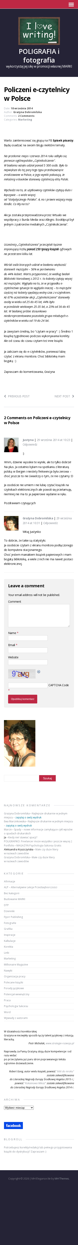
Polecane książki (13, 982)
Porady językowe (14, 988)
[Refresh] (39, 671)
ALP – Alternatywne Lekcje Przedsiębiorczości (30, 887)
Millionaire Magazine (16, 964)
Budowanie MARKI (14, 899)
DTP (6, 905)
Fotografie (10, 923)
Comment (14, 601)
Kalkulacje (10, 941)
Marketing (25, 119)
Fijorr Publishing (13, 917)
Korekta (8, 946)
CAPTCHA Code (58, 685)
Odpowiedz (30, 444)
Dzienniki (9, 911)
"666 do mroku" (65, 1071)
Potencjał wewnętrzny (16, 994)
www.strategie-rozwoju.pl (60, 1043)
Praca (7, 1000)
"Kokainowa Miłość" (35, 1083)
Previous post (19, 396)
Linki (6, 952)
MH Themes (62, 1178)
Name (12, 633)
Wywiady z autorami (16, 1018)
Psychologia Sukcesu (16, 1006)
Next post (62, 396)
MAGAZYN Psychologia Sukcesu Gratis (38, 845)
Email (12, 645)
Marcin (8, 829)
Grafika (8, 929)
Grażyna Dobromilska (27, 112)
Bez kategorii (11, 893)
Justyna (28, 440)
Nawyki (8, 970)
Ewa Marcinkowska (15, 821)
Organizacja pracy (14, 976)
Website (13, 657)
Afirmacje (9, 881)
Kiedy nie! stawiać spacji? (22, 837)
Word (7, 1012)
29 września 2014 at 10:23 (53, 440)
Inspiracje (9, 935)
